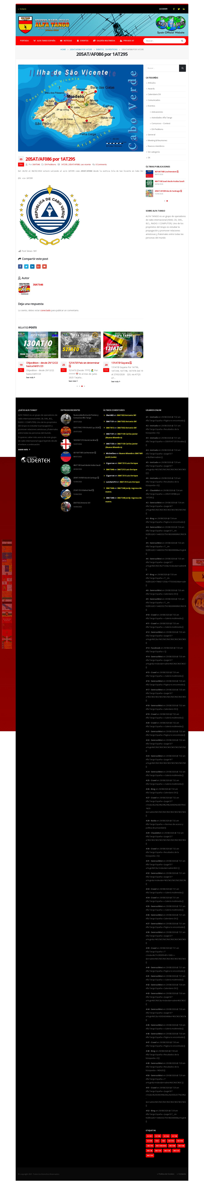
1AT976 (149, 1141)
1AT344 (166, 1136)
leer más (30, 377)
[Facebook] (174, 9)
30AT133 (158, 1151)
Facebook (20, 266)
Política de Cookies (166, 1174)
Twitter (26, 266)
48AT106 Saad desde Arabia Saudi (169, 181)
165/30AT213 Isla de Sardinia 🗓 (85, 440)
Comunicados (154, 100)
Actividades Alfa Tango (162, 117)
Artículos (152, 82)
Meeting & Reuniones (157, 140)
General (151, 134)
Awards (151, 88)
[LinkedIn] (184, 9)
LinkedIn (32, 266)
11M (163, 1141)
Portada (24, 41)
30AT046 (36, 164)
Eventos (84, 41)
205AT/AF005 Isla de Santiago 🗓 (168, 191)
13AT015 (171, 1141)
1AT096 (157, 1136)
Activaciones (157, 112)
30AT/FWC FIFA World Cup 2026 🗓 (87, 427)
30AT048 (181, 1146)
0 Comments (101, 164)
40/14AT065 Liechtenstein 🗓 (166, 171)
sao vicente (86, 164)
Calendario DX (154, 94)
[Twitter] (179, 9)
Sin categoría (154, 152)
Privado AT (129, 41)
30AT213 (176, 1151)
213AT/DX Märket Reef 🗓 (83, 490)
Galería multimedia (106, 41)
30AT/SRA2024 (161, 1146)
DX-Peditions (50, 164)
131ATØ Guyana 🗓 (121, 362)
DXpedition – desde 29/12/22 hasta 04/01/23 (42, 364)
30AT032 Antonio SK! (81, 503)
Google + (38, 266)
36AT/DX (150, 1155)
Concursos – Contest (161, 123)
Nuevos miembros (156, 146)
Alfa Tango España (46, 41)
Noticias (68, 41)
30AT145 (167, 1151)
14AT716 (150, 1146)
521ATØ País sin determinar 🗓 (84, 364)
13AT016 (180, 1141)
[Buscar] (182, 40)
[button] (77, 386)
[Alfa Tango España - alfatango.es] (44, 25)
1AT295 (64, 164)
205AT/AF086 (74, 164)
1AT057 (149, 1136)
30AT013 (110, 427)
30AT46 (149, 1151)
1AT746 (174, 1136)
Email (44, 266)
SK (149, 157)
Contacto (23, 9)
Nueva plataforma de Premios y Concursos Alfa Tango (86, 416)
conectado (45, 310)
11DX (157, 1141)
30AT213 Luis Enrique (128, 463)
